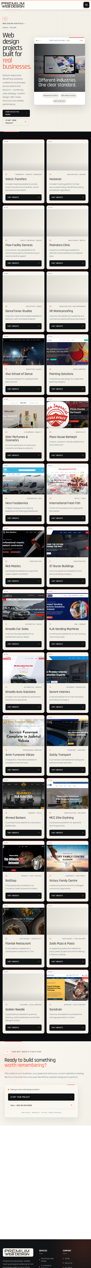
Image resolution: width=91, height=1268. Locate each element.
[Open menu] (86, 5)
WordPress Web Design (47, 1259)
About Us (68, 1263)
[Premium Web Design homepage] (13, 5)
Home (67, 1258)
